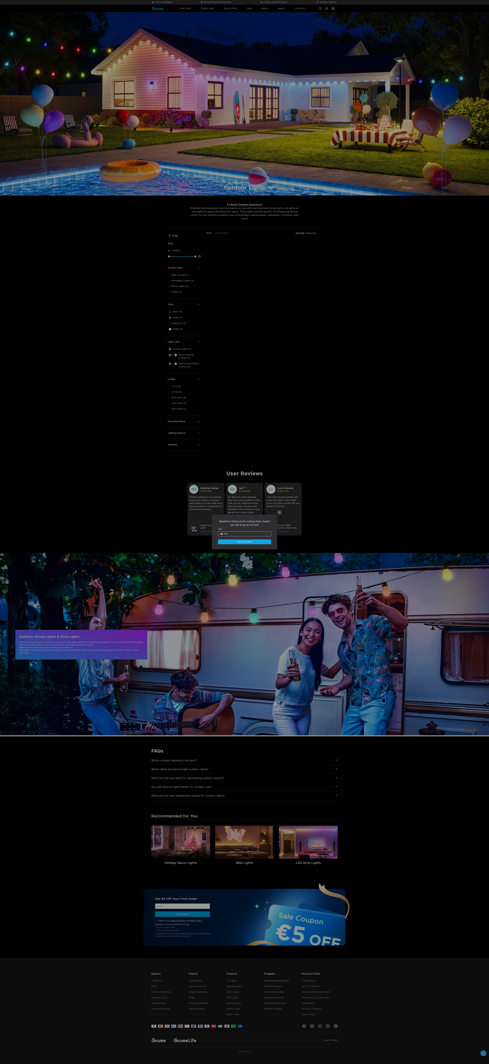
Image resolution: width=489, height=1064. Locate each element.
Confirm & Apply (244, 542)
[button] (244, 533)
